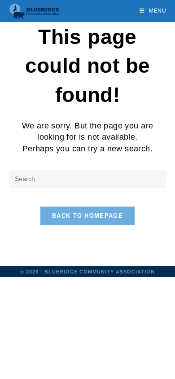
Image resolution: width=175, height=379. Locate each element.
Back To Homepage (87, 215)
